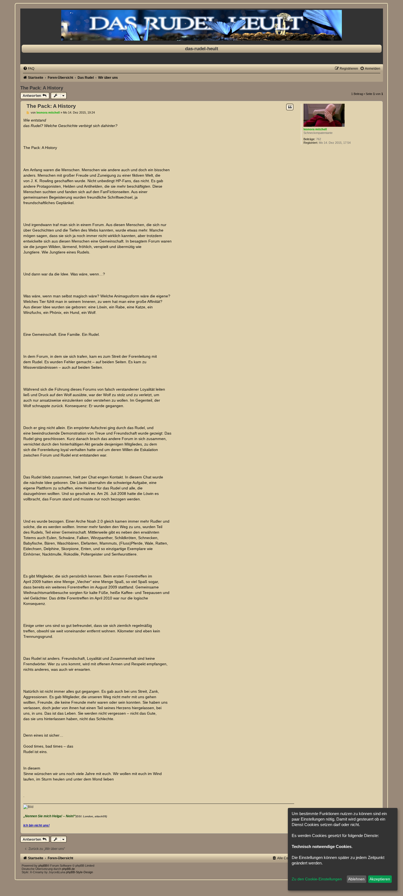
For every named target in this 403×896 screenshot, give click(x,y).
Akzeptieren (380, 879)
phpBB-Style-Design (79, 872)
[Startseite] (202, 25)
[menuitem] (28, 69)
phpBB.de (68, 868)
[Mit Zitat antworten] (289, 107)
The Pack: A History (41, 87)
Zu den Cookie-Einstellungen (317, 879)
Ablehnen (356, 879)
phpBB (42, 865)
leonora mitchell (315, 129)
